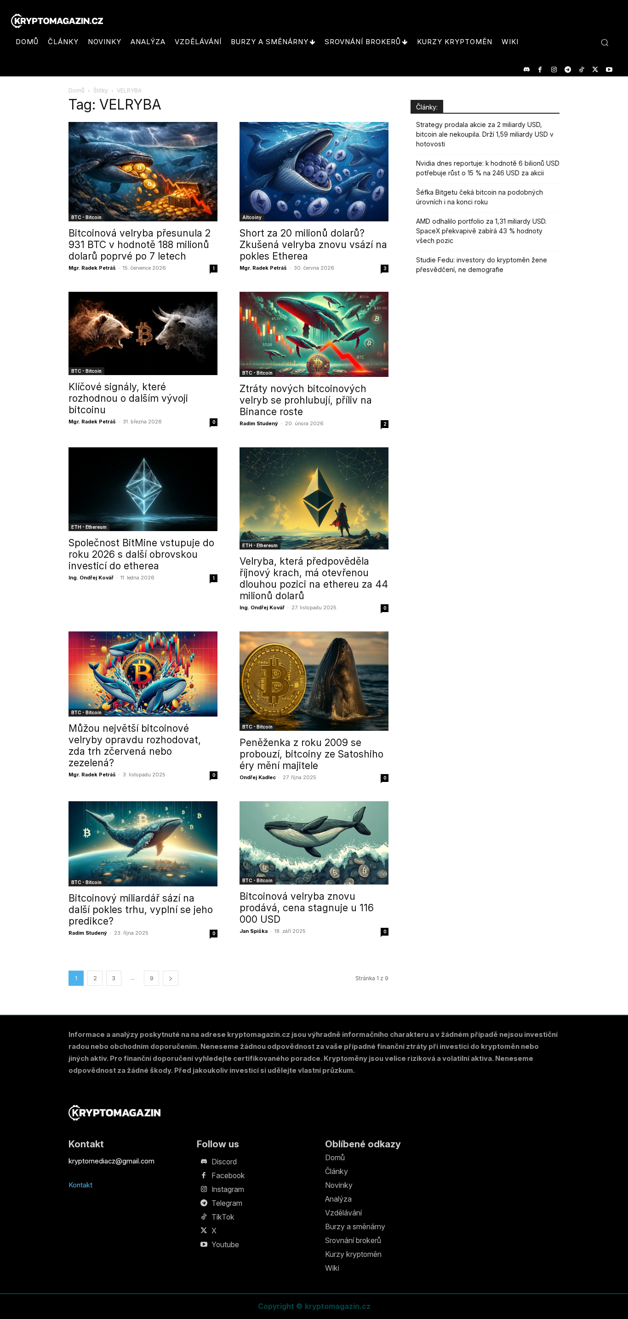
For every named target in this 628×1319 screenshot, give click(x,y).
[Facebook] (540, 70)
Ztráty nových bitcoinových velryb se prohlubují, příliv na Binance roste (306, 400)
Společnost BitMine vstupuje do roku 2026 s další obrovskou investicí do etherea (141, 554)
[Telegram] (567, 70)
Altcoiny (252, 217)
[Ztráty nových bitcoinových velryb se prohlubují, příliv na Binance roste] (314, 334)
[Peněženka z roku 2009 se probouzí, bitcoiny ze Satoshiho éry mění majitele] (314, 681)
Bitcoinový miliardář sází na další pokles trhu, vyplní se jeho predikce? (141, 909)
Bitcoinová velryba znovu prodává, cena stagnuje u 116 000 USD (307, 908)
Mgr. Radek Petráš (92, 268)
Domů (77, 90)
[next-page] (170, 978)
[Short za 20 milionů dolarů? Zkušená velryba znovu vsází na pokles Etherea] (314, 171)
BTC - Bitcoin (86, 217)
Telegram (226, 1203)
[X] (595, 70)
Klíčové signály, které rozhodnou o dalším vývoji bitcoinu (128, 398)
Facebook (228, 1175)
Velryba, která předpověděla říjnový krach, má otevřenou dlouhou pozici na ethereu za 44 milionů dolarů (314, 578)
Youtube (225, 1244)
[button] (604, 42)
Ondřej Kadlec (258, 777)
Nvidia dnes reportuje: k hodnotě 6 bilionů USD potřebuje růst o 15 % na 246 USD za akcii (487, 168)
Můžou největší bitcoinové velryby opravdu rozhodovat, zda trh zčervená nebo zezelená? (135, 746)
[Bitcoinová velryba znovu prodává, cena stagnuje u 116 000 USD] (314, 843)
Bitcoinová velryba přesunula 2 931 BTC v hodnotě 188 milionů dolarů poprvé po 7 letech (140, 244)
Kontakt (80, 1184)
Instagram (227, 1189)
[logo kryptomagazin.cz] (57, 21)
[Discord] (526, 70)
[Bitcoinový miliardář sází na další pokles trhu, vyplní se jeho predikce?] (143, 843)
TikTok (222, 1217)
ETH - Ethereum (89, 527)
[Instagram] (554, 70)
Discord (224, 1161)
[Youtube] (609, 70)
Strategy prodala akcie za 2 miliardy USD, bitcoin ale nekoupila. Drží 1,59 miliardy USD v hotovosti (485, 134)
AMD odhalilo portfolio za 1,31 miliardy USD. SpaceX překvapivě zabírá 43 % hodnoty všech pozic (481, 230)
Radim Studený (259, 423)
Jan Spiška (254, 931)
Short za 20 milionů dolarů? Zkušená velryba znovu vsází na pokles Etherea (313, 244)
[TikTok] (581, 70)
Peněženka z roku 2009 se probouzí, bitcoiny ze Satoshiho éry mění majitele (311, 754)
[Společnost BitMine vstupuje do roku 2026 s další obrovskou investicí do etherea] (143, 489)
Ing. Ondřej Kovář (91, 577)
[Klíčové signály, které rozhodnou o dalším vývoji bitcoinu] (143, 333)
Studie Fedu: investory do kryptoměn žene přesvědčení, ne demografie (481, 264)
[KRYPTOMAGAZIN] (114, 1112)
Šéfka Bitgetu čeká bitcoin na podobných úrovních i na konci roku (479, 197)
